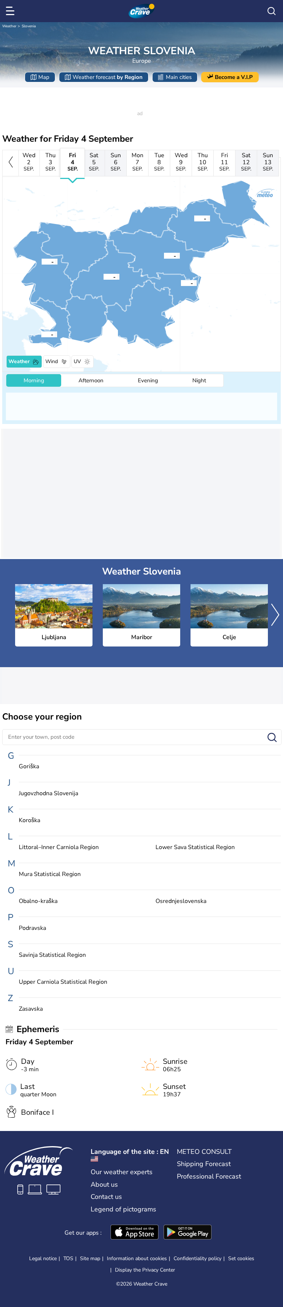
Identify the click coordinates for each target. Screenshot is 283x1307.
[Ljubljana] (103, 276)
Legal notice (43, 1258)
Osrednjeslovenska (181, 901)
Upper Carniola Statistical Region (63, 982)
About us (104, 1184)
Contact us (106, 1196)
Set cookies (241, 1259)
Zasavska (31, 1009)
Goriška (29, 766)
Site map (90, 1258)
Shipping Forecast (204, 1163)
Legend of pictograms (123, 1209)
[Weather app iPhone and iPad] (134, 1233)
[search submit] (272, 737)
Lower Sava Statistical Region (195, 847)
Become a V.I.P (234, 77)
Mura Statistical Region (50, 874)
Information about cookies (137, 1258)
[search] (271, 11)
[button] (103, 276)
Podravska (32, 928)
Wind (51, 361)
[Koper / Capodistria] (41, 334)
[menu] (11, 11)
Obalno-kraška (38, 901)
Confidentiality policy (197, 1258)
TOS (68, 1258)
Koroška (29, 820)
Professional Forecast (209, 1176)
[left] (10, 163)
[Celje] (164, 255)
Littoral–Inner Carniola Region (59, 847)
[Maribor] (194, 218)
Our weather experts (122, 1172)
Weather (9, 26)
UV (77, 361)
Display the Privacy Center (145, 1270)
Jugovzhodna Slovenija (48, 793)
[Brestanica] (181, 283)
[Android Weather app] (188, 1233)
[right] (275, 615)
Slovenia (29, 26)
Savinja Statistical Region (52, 955)
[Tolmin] (42, 261)
